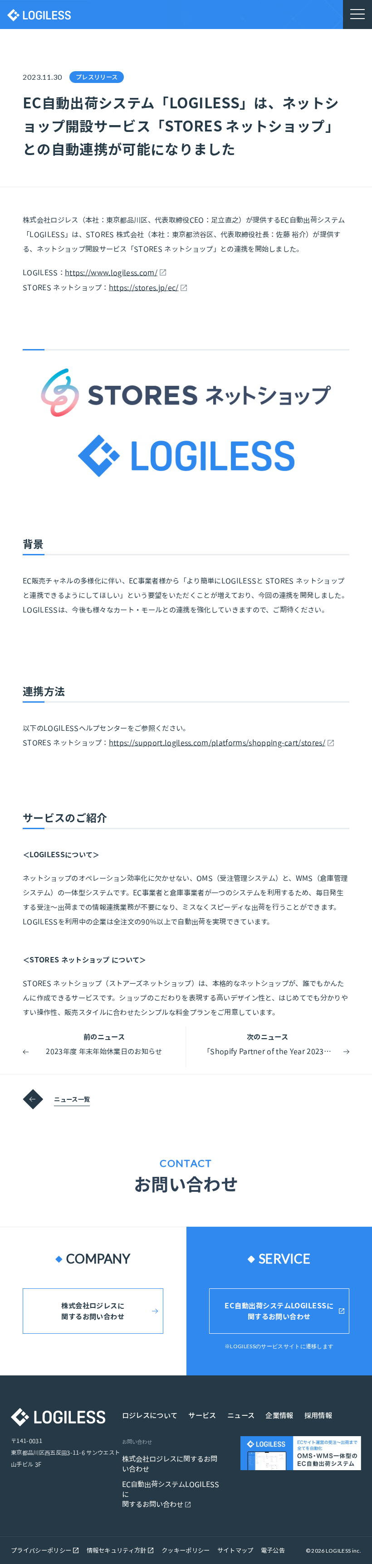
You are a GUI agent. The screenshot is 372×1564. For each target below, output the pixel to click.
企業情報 (279, 1415)
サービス (202, 1415)
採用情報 (318, 1415)
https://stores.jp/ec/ (144, 287)
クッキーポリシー (186, 1550)
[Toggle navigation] (357, 14)
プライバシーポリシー (42, 1550)
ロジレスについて (150, 1415)
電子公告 (273, 1550)
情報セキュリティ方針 (117, 1550)
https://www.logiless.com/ (111, 272)
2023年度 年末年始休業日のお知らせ (104, 1051)
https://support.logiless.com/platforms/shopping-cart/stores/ (217, 742)
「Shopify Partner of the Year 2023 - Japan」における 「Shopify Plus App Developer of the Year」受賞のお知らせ (267, 1051)
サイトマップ (235, 1550)
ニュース (241, 1415)
